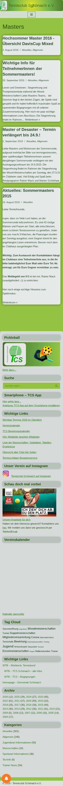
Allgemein (38, 50)
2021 (17, 700)
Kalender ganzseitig (13, 614)
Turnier (6, 633)
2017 (17, 704)
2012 (28, 708)
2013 (17, 708)
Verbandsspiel (20, 647)
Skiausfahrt (32, 647)
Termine (41, 647)
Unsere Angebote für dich (16, 519)
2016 (28, 704)
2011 (40, 708)
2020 (28, 700)
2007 (27, 712)
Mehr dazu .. (9, 369)
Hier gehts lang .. (12, 401)
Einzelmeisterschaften (16, 651)
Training (46, 642)
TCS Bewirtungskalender (16, 431)
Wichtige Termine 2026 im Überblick (22, 419)
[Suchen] (56, 385)
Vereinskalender (11, 425)
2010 (52, 708)
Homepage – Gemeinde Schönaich (22, 682)
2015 (40, 704)
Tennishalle (8, 641)
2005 (51, 712)
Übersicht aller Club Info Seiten (19, 452)
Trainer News (10, 765)
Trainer (54, 651)
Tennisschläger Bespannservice (20, 457)
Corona (35, 637)
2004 (5, 716)
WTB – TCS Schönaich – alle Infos (23, 671)
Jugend (8, 646)
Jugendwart (23, 629)
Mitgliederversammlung (16, 637)
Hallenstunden (42, 651)
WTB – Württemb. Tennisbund (19, 665)
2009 (5, 712)
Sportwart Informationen (16, 753)
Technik (7, 759)
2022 (5, 700)
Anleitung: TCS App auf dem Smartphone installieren (31, 405)
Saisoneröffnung (10, 629)
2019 (40, 700)
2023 (40, 696)
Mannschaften (10, 748)
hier (4, 527)
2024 (28, 696)
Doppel (32, 651)
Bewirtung (20, 641)
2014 (5, 708)
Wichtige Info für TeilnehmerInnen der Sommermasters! (22, 68)
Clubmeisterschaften (35, 642)
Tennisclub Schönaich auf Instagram (31, 476)
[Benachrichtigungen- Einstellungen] (6, 778)
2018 (5, 704)
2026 (5, 696)
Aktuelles (26, 50)
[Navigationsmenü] (31, 14)
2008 (15, 712)
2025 (17, 696)
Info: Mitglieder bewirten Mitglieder (21, 436)
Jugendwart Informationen (17, 742)
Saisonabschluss (47, 637)
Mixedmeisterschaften (41, 628)
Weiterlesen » (32, 119)
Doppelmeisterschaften (22, 633)
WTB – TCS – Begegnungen (19, 676)
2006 (39, 712)
